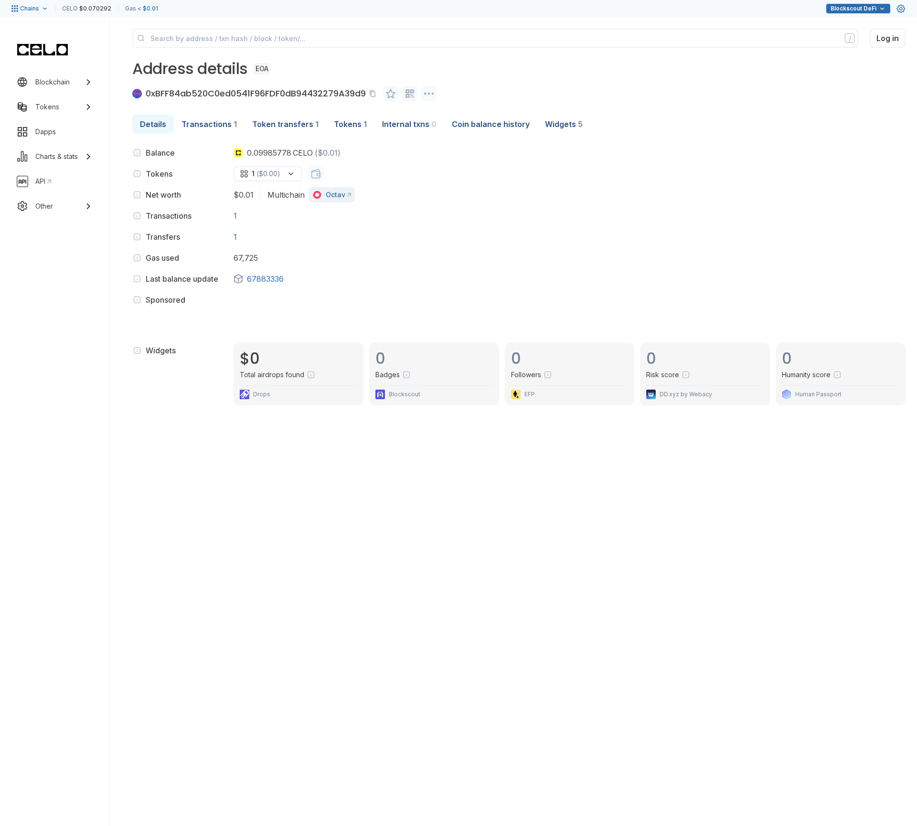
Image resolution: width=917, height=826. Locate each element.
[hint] (137, 153)
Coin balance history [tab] (491, 124)
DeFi (853, 8)
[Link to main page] (42, 49)
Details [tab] (153, 124)
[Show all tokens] (315, 173)
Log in (887, 38)
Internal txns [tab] (409, 124)
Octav (335, 195)
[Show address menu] (429, 93)
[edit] (390, 93)
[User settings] (901, 8)
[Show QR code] (409, 93)
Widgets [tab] (564, 124)
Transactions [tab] (209, 124)
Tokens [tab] (350, 124)
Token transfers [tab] (285, 124)
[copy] (374, 93)
